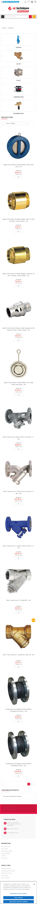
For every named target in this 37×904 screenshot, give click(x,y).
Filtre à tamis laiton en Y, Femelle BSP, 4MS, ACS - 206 (18, 655)
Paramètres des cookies (18, 894)
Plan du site (4, 858)
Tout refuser (18, 898)
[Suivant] (34, 784)
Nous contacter (14, 828)
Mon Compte (4, 875)
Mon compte (4, 849)
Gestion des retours (6, 873)
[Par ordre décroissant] (30, 123)
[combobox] (17, 16)
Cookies (3, 855)
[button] (14, 177)
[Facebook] (5, 808)
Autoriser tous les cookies (18, 902)
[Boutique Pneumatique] (10, 2)
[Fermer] (34, 884)
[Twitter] (10, 808)
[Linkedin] (14, 808)
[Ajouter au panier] (18, 177)
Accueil (4, 28)
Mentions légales (5, 853)
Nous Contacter (5, 878)
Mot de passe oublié (6, 851)
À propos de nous (6, 846)
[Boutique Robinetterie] (18, 9)
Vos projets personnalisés (8, 871)
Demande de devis (6, 868)
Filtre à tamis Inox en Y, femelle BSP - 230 (18, 600)
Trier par (8, 123)
